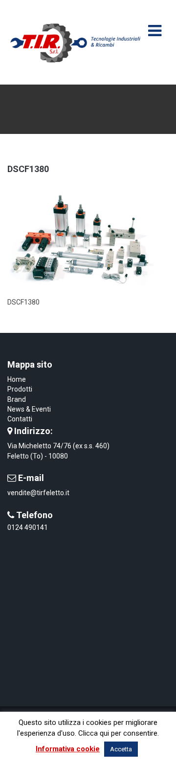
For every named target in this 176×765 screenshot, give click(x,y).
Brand (16, 399)
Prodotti (19, 389)
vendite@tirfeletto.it (38, 493)
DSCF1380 (28, 169)
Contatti (19, 419)
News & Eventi (29, 409)
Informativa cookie (68, 748)
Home (16, 379)
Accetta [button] (121, 749)
